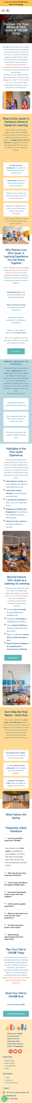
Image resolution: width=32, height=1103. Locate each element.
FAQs (8, 1078)
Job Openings (10, 1066)
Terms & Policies (12, 1083)
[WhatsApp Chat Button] (4, 1098)
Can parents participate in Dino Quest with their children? (15, 894)
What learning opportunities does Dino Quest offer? (13, 937)
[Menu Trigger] (28, 168)
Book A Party (10, 1063)
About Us (9, 1080)
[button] (16, 839)
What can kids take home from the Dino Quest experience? (16, 915)
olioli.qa (20, 4)
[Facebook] (20, 1051)
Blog (7, 1068)
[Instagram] (11, 1051)
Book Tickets (10, 1061)
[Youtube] (15, 1051)
